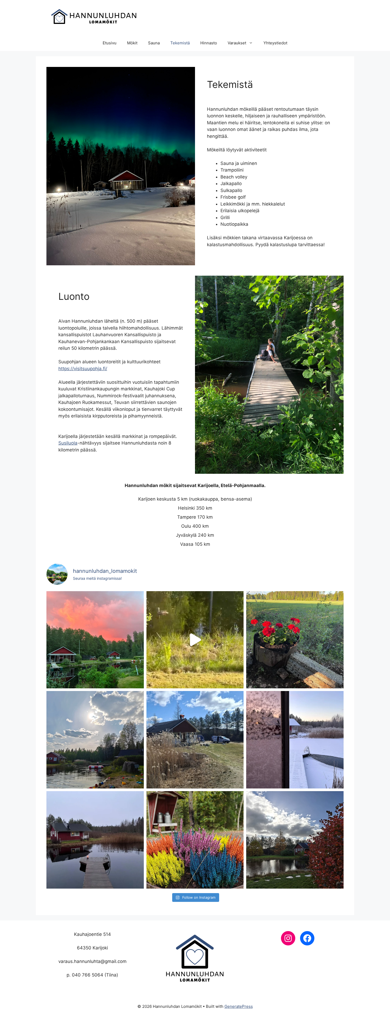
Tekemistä (180, 42)
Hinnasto (208, 42)
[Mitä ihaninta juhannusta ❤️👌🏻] (95, 640)
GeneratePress (238, 1006)
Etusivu (109, 42)
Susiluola (67, 443)
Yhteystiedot (275, 42)
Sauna (154, 42)
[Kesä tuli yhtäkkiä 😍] (95, 739)
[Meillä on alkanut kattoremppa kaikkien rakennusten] (195, 739)
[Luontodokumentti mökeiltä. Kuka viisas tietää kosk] (195, 640)
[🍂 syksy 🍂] (295, 840)
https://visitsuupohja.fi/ (82, 368)
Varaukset (237, 42)
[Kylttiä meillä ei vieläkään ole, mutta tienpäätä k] (195, 840)
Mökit (132, 42)
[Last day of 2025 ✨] (295, 739)
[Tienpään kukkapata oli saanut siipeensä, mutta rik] (295, 640)
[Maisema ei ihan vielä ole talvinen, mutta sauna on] (95, 840)
